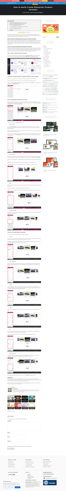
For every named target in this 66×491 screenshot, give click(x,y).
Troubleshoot (45, 57)
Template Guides (46, 53)
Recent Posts (12, 387)
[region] (12, 484)
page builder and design (50, 89)
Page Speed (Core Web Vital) (47, 465)
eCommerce (48, 80)
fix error (56, 82)
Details (53, 127)
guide (53, 85)
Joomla (44, 47)
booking (50, 75)
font (42, 83)
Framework (52, 83)
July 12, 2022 (33, 12)
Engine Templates (11, 3)
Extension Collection (47, 48)
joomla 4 (48, 86)
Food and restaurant (46, 83)
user (49, 94)
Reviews (47, 91)
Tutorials (11, 411)
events (53, 82)
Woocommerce (53, 94)
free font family (55, 83)
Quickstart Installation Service (47, 461)
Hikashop (45, 49)
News (57, 88)
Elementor (8, 410)
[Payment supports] (50, 479)
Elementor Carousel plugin (32, 35)
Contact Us (29, 475)
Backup (47, 75)
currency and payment (53, 78)
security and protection (53, 91)
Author (9, 387)
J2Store (45, 51)
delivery (43, 80)
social (43, 94)
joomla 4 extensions (53, 86)
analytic (44, 75)
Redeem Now (51, 0)
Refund (53, 474)
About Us (29, 474)
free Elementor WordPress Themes (26, 382)
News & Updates (46, 52)
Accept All (17, 487)
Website (9, 441)
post (57, 89)
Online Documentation (29, 464)
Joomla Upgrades (45, 464)
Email (8, 436)
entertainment (49, 82)
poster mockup (43, 91)
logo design (50, 88)
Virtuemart (46, 56)
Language (47, 88)
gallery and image (48, 85)
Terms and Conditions (49, 474)
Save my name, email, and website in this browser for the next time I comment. (19, 446)
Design (44, 45)
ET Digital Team (26, 12)
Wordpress (14, 411)
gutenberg (56, 85)
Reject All (12, 487)
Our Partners (29, 478)
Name (8, 432)
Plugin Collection (47, 62)
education (53, 80)
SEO (43, 92)
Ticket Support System (29, 465)
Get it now (48, 127)
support (46, 94)
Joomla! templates (10, 461)
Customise (5, 487)
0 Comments (40, 12)
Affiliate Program (30, 476)
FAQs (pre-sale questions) (29, 461)
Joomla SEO (43, 88)
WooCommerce (46, 66)
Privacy (44, 474)
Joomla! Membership (11, 465)
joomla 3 (44, 86)
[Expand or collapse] (40, 21)
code (43, 76)
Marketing (53, 88)
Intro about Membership (11, 464)
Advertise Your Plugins (31, 477)
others (43, 89)
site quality (56, 92)
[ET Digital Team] (10, 391)
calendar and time (54, 75)
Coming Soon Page (46, 76)
